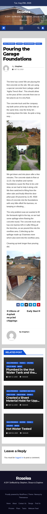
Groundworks (29, 43)
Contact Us (22, 503)
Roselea (23, 12)
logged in (19, 458)
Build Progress (9, 43)
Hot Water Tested (18, 428)
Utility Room (11, 366)
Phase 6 (22, 363)
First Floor (11, 394)
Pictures (11, 508)
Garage (19, 43)
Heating (22, 422)
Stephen (18, 66)
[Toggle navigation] (21, 28)
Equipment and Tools (27, 391)
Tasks (24, 508)
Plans (18, 508)
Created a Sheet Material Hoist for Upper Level (23, 400)
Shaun (25, 377)
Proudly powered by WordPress (16, 494)
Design (30, 503)
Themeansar (23, 497)
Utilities (30, 363)
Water (20, 366)
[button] (38, 28)
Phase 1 (38, 43)
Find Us (37, 503)
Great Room (21, 394)
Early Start (32, 311)
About (15, 503)
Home (9, 503)
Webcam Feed (33, 508)
